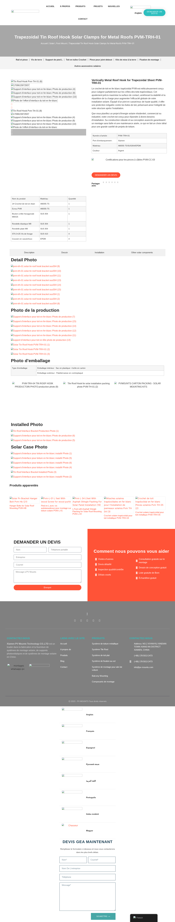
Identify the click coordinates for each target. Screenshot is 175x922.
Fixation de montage (149, 60)
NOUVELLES (114, 6)
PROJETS (98, 6)
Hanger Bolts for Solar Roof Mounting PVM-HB (22, 507)
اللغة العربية (91, 781)
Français (90, 731)
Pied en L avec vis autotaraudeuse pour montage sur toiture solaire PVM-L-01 (56, 508)
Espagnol (90, 748)
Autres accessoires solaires (87, 66)
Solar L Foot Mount (58, 43)
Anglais (138, 13)
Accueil (44, 43)
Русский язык (92, 764)
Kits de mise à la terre (126, 60)
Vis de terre (36, 60)
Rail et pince (22, 60)
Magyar (89, 831)
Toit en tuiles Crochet (76, 60)
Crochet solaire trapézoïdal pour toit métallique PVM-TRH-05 (149, 513)
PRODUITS (80, 6)
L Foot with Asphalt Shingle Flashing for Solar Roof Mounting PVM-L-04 (87, 511)
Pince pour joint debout (101, 60)
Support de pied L (53, 60)
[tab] (28, 252)
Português (91, 797)
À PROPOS (65, 6)
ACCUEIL (50, 6)
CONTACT (83, 19)
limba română (92, 814)
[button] (127, 12)
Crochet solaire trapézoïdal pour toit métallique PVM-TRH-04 (118, 516)
